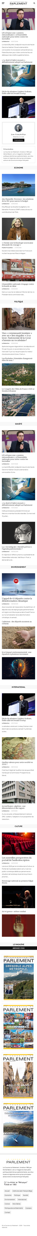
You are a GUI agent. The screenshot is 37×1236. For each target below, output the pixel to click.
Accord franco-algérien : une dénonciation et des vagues (14, 807)
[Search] (34, 3)
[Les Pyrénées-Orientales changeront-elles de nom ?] (18, 374)
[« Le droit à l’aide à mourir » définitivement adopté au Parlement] (18, 76)
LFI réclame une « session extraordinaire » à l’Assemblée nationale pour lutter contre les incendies (15, 36)
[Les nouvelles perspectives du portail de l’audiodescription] (18, 843)
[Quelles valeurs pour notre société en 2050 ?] (18, 748)
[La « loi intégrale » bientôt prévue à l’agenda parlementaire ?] (18, 533)
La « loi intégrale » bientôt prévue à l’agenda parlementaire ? (16, 548)
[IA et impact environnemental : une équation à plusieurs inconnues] (18, 668)
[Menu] (3, 3)
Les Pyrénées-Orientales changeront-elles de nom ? (17, 359)
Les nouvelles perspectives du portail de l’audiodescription (16, 858)
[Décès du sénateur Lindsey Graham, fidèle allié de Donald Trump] (18, 107)
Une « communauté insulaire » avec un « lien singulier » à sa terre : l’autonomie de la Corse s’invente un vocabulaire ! (17, 337)
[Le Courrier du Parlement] (18, 3)
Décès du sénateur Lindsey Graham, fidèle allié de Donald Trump (17, 92)
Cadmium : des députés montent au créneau (17, 622)
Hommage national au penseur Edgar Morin (17, 882)
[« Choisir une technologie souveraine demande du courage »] (18, 229)
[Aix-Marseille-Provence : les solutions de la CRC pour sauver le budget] (18, 185)
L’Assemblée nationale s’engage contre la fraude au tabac (18, 285)
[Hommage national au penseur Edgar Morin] (18, 897)
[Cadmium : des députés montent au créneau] (18, 638)
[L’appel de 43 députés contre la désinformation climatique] (18, 584)
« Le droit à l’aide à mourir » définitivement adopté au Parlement (17, 61)
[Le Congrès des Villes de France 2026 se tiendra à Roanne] (18, 405)
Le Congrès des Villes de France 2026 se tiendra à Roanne (18, 390)
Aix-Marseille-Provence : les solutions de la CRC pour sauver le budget (17, 200)
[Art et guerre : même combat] (18, 925)
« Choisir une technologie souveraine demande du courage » (17, 244)
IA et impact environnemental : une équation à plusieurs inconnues (16, 653)
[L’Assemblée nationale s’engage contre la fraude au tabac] (18, 270)
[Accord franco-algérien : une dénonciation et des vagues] (18, 792)
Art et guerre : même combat (14, 911)
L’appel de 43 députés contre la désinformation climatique (17, 599)
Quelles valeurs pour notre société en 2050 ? (17, 763)
